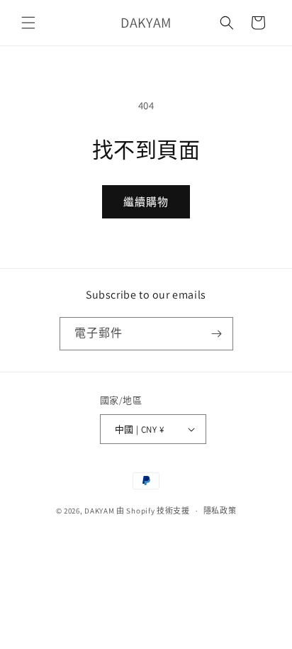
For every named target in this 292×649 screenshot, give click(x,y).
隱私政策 (220, 511)
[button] (28, 22)
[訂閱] (216, 333)
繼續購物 (146, 202)
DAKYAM (100, 511)
